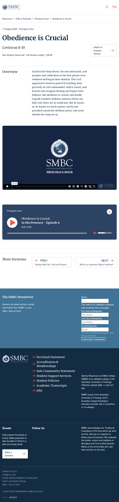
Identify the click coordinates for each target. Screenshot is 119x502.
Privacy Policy (9, 471)
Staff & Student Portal (14, 481)
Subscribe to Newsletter (93, 339)
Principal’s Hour (26, 28)
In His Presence (32, 222)
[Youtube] (74, 436)
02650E (93, 385)
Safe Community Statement (56, 371)
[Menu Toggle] (114, 7)
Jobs (39, 390)
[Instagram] (45, 436)
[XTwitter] (64, 436)
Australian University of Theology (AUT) (95, 396)
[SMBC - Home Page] (11, 7)
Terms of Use (9, 475)
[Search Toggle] (107, 6)
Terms (93, 335)
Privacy (84, 335)
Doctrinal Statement (51, 357)
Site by (5, 497)
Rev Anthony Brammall (13, 54)
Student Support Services (54, 376)
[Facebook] (35, 436)
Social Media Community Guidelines (19, 478)
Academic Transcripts (52, 385)
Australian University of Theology (96, 381)
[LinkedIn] (54, 436)
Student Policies (48, 380)
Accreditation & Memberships (47, 364)
